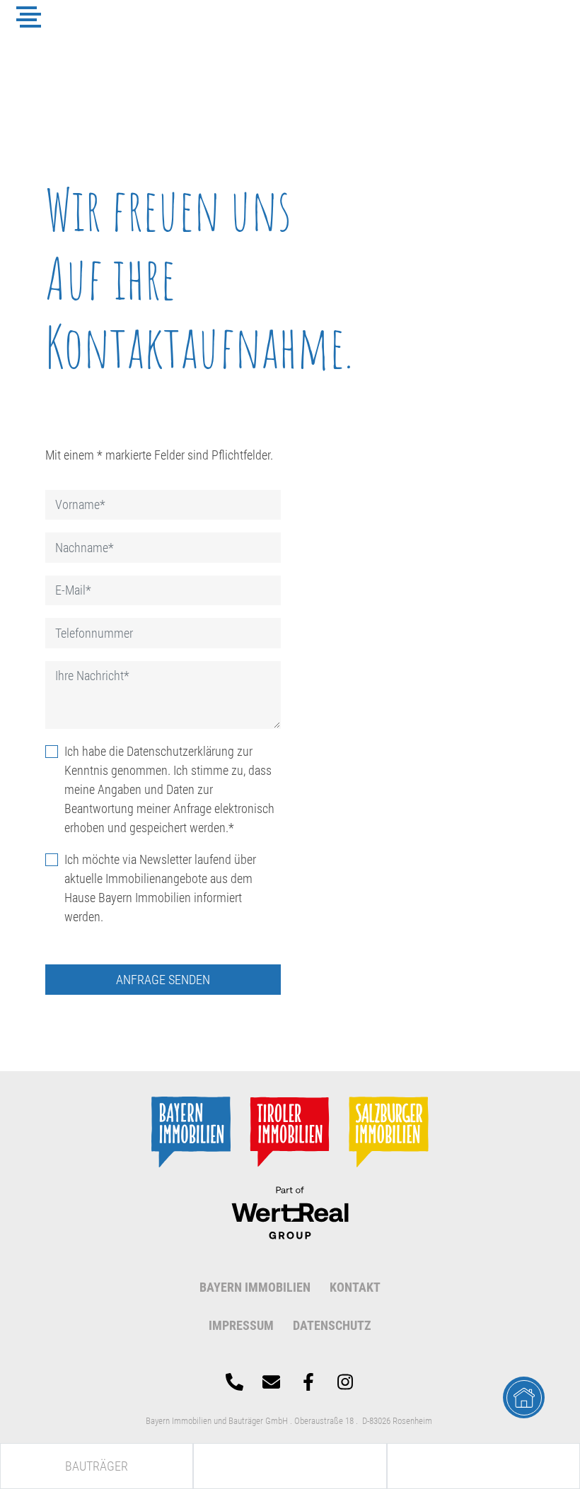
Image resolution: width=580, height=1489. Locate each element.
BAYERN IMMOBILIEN (255, 1287)
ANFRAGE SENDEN (163, 979)
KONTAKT (355, 1287)
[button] (28, 17)
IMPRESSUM (241, 1325)
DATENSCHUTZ (332, 1325)
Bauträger (96, 1466)
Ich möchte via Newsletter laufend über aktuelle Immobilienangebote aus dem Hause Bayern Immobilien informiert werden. (160, 888)
